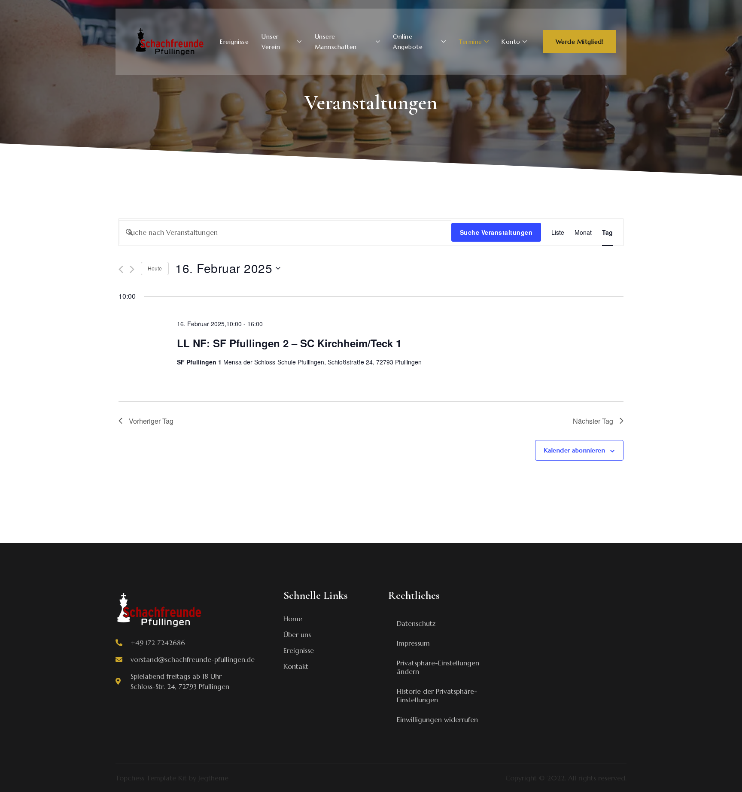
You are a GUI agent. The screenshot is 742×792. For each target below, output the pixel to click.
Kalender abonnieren (574, 450)
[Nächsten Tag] (132, 269)
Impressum (413, 643)
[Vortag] (121, 269)
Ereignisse (234, 42)
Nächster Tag (593, 421)
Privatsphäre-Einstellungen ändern (438, 667)
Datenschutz (416, 623)
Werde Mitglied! (580, 42)
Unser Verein (271, 42)
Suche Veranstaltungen (496, 232)
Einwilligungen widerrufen (437, 719)
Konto (511, 42)
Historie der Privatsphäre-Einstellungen (437, 695)
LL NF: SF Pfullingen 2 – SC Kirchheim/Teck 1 (289, 343)
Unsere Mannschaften (336, 42)
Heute (155, 268)
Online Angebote (408, 42)
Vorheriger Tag (151, 421)
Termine (470, 42)
